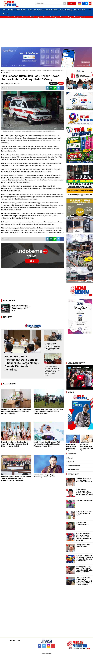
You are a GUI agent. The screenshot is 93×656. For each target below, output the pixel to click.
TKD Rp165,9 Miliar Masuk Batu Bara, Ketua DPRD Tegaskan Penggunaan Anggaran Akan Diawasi (52, 347)
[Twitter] (58, 88)
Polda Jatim (16, 188)
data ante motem (56, 205)
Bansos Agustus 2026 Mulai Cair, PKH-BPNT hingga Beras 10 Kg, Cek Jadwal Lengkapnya (84, 569)
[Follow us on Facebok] (39, 646)
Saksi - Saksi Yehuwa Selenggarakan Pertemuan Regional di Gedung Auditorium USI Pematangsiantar (84, 581)
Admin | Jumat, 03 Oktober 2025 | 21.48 (10, 83)
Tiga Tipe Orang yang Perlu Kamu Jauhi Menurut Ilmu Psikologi (84, 480)
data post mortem (27, 199)
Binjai (32, 17)
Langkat (38, 17)
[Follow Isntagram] (48, 646)
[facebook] (83, 3)
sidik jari (12, 210)
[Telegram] (47, 88)
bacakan (54, 83)
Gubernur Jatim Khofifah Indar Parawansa (17, 70)
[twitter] (86, 3)
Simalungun (54, 17)
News (18, 10)
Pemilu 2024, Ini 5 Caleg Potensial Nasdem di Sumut (84, 513)
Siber (18, 640)
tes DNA (42, 232)
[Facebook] (62, 88)
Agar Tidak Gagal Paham (84, 500)
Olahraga (69, 10)
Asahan (45, 17)
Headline (11, 10)
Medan (10, 17)
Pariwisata (32, 10)
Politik (61, 10)
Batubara (63, 17)
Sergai (70, 17)
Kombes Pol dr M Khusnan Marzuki (33, 194)
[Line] (54, 88)
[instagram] (79, 3)
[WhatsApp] (51, 88)
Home (4, 10)
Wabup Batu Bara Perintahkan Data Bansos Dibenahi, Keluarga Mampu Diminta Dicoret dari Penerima (22, 363)
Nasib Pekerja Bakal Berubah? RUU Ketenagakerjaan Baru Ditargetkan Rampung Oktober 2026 (47, 444)
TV (8, 14)
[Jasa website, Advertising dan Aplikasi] (32, 269)
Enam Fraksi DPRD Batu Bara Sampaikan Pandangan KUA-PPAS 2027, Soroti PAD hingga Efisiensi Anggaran (52, 371)
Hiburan (40, 10)
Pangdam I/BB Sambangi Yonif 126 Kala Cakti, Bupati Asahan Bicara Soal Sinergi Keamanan (48, 411)
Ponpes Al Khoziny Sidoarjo (55, 70)
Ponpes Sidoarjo (6, 72)
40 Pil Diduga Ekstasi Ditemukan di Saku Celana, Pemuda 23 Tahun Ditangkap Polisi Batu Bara (84, 537)
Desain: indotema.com (46, 653)
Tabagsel (17, 17)
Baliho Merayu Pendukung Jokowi (82, 523)
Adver (82, 10)
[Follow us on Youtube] (53, 646)
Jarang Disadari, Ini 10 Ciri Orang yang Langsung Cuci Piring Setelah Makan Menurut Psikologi (16, 411)
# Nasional (70, 462)
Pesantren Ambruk (41, 70)
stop (61, 83)
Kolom (76, 10)
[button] (90, 9)
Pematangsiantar (79, 17)
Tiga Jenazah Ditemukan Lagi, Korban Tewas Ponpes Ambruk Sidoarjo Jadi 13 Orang (20, 307)
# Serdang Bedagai (73, 465)
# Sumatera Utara (72, 469)
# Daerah (69, 458)
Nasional (48, 10)
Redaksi (12, 640)
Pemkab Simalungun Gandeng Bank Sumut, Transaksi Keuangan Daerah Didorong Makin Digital (14, 444)
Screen (72, 3)
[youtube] (90, 3)
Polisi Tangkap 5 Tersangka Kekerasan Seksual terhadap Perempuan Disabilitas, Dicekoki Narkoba (16, 478)
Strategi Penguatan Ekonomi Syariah (83, 545)
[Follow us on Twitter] (44, 646)
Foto (3, 14)
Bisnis (23, 10)
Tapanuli (25, 17)
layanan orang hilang (50, 216)
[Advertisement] (46, 34)
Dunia (55, 10)
